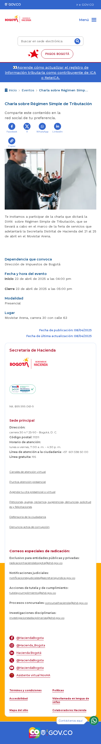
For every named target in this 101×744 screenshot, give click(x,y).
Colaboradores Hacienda (69, 710)
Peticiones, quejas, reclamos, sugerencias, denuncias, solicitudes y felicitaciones (50, 504)
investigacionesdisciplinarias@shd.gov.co (36, 617)
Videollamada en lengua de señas (70, 700)
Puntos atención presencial (27, 482)
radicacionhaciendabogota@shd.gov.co (35, 563)
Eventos (28, 90)
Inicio (12, 91)
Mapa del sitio (18, 710)
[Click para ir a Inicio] (18, 16)
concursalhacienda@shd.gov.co (66, 603)
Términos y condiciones (25, 690)
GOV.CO (88, 4)
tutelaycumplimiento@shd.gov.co (32, 592)
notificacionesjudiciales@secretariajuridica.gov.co (42, 578)
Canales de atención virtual (27, 471)
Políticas (58, 690)
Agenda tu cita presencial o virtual (32, 492)
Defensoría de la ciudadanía (27, 517)
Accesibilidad (18, 698)
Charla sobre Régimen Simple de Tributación (63, 90)
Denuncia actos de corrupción (29, 527)
